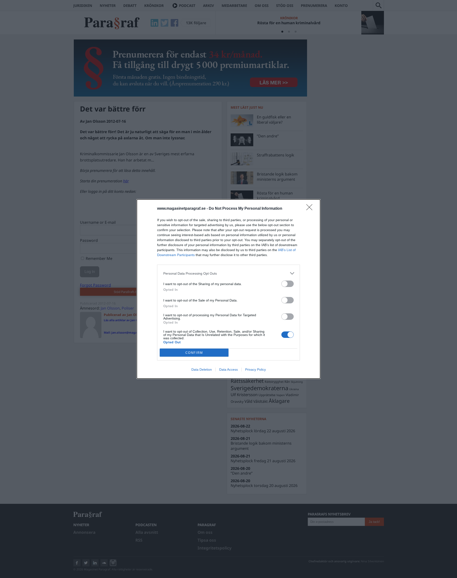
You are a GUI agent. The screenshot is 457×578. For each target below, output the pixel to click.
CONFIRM (194, 353)
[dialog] (228, 289)
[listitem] (228, 273)
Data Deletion (201, 369)
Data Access (228, 369)
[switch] (287, 284)
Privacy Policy (255, 369)
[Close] (310, 208)
